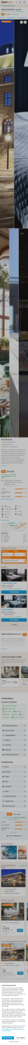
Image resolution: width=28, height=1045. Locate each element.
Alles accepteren (8, 1038)
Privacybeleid (5, 1029)
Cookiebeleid (15, 1029)
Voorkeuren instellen (14, 1042)
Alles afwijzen (21, 1038)
